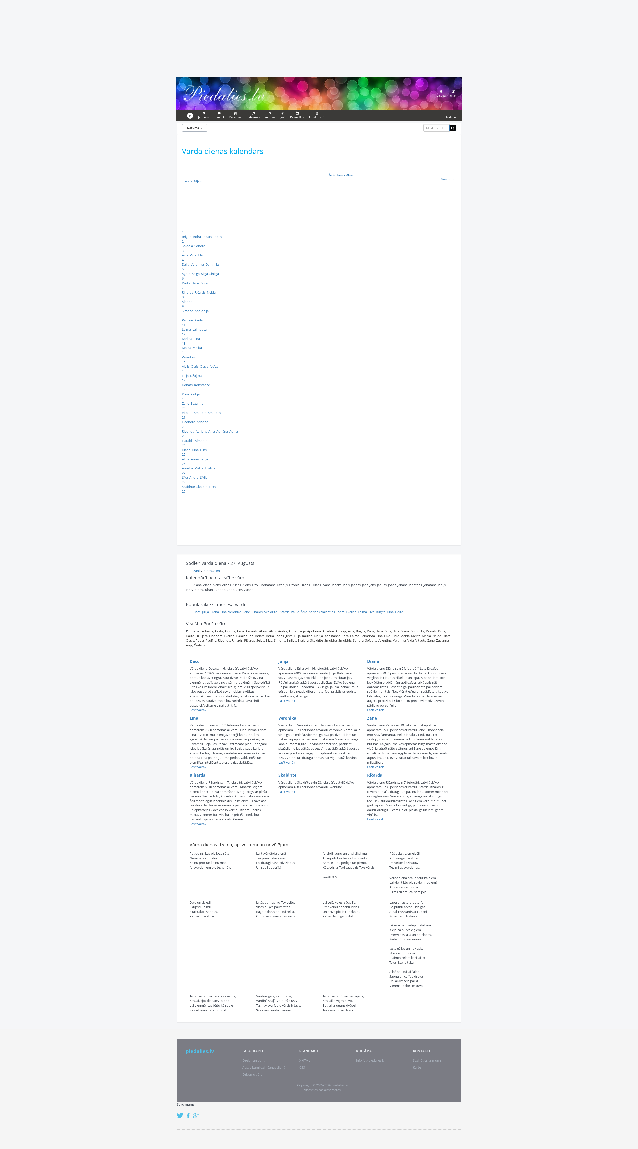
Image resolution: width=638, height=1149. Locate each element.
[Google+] (198, 1113)
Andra (193, 477)
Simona (187, 311)
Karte (417, 1067)
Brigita (186, 236)
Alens (349, 175)
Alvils (185, 366)
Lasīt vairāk (198, 710)
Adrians (201, 431)
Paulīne (187, 320)
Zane (185, 403)
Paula (198, 320)
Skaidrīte (188, 486)
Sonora (199, 246)
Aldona (187, 301)
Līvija (203, 477)
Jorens (341, 175)
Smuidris (214, 412)
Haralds (187, 440)
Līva (185, 477)
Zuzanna (197, 403)
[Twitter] (181, 1113)
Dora (204, 283)
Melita (197, 347)
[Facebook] (189, 1113)
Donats (187, 385)
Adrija (233, 431)
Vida (193, 255)
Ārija (211, 431)
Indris (217, 236)
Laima (186, 329)
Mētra (198, 468)
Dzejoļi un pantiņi (255, 1060)
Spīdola (187, 246)
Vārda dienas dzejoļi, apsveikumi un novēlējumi (240, 845)
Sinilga (214, 273)
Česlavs (199, 645)
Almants (201, 440)
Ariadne (202, 422)
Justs (212, 486)
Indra (197, 236)
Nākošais (447, 179)
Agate (186, 273)
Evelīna (210, 468)
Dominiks (212, 264)
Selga (196, 273)
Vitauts (187, 412)
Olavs (204, 366)
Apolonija (202, 311)
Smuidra (200, 412)
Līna (197, 338)
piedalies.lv (200, 1051)
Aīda (185, 255)
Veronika (197, 264)
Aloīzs (214, 366)
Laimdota (199, 329)
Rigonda (188, 431)
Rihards (187, 292)
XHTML (304, 1060)
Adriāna (222, 431)
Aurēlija (187, 468)
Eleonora (188, 422)
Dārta (186, 283)
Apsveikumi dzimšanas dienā (263, 1067)
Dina (195, 450)
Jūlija (185, 375)
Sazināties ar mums (427, 1060)
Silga (204, 273)
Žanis (332, 175)
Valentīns (189, 357)
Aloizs (263, 631)
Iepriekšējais (193, 181)
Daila (185, 264)
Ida (200, 255)
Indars (207, 236)
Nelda (211, 292)
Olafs (194, 366)
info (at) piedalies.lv (370, 1060)
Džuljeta (196, 375)
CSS (302, 1067)
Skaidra (201, 486)
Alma (185, 459)
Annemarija (199, 459)
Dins (203, 450)
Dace (195, 283)
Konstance (202, 385)
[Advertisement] (319, 38)
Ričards (200, 292)
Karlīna (187, 338)
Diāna (186, 450)
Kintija (195, 394)
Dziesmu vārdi (252, 1074)
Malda (186, 347)
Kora (185, 394)
